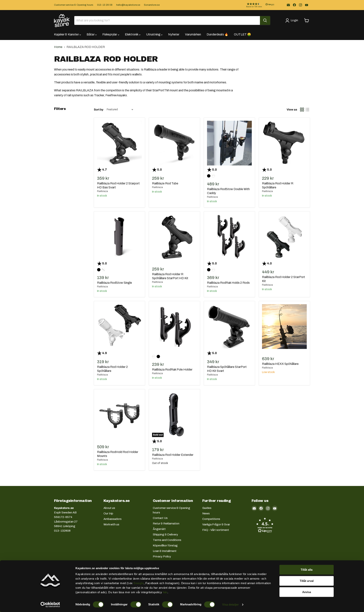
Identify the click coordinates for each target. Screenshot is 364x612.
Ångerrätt (159, 529)
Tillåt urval (307, 580)
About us (109, 507)
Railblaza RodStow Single (114, 282)
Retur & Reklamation (166, 523)
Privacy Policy (162, 556)
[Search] (265, 20)
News (206, 513)
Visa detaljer (230, 604)
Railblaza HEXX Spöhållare (280, 363)
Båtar (91, 34)
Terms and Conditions (167, 539)
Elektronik (132, 34)
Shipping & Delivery (165, 534)
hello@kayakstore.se (128, 5)
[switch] (135, 604)
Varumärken (193, 34)
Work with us (111, 524)
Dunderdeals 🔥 (217, 34)
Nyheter (173, 34)
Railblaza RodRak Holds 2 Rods (228, 282)
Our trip (108, 513)
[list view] (307, 109)
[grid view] (302, 109)
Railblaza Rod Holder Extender (172, 454)
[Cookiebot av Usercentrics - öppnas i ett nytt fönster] (50, 604)
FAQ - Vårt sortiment (215, 529)
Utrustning (153, 34)
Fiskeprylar (110, 34)
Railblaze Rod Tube (165, 183)
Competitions (211, 518)
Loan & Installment (165, 550)
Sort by (98, 109)
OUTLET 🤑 (242, 34)
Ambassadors (113, 518)
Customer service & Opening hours (73, 5)
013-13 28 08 (104, 5)
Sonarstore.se (152, 5)
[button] (257, 5)
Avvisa (306, 592)
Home (58, 47)
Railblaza (102, 191)
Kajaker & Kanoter (66, 34)
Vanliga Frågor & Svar (216, 524)
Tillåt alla (306, 569)
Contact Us (160, 518)
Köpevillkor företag (165, 545)
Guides (206, 507)
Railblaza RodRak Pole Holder (172, 369)
